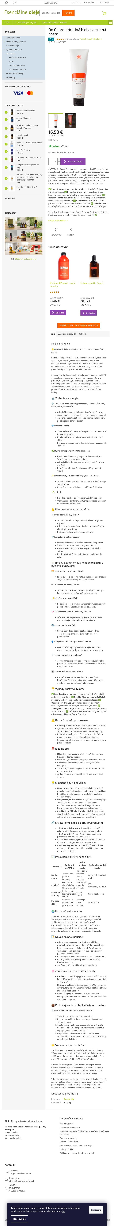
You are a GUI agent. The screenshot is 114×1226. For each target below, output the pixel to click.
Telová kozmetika (17, 65)
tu (63, 1211)
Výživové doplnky (14, 49)
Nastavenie (19, 1219)
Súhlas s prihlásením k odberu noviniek (77, 1153)
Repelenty (10, 77)
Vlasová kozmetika (17, 69)
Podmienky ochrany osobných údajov (76, 1145)
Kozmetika (11, 53)
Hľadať (68, 13)
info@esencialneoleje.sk (20, 1173)
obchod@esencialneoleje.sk (21, 1181)
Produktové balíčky (14, 73)
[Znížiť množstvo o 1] (58, 163)
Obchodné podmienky (70, 1127)
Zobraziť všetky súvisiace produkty (79, 325)
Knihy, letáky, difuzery (16, 41)
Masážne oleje (12, 45)
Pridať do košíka (75, 161)
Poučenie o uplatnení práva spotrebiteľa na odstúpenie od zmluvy (84, 1133)
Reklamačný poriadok (69, 1141)
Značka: (58, 42)
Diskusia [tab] (82, 333)
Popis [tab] (52, 333)
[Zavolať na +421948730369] (9, 2)
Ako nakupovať (51, 3)
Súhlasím (96, 1210)
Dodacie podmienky (69, 1138)
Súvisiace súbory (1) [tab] (67, 333)
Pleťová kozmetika (17, 57)
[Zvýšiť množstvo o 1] (58, 159)
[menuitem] (7, 22)
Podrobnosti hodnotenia (91, 39)
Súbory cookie (66, 1149)
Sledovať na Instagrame (25, 259)
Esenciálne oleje (13, 37)
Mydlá (11, 61)
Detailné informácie (57, 220)
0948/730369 (14, 1188)
